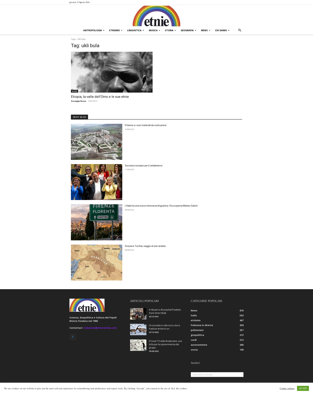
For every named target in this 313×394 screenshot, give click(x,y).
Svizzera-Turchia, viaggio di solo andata (145, 246)
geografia (187, 30)
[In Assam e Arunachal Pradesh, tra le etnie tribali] (138, 314)
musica (153, 30)
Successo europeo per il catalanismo (144, 165)
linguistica (134, 30)
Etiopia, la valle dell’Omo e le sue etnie (100, 97)
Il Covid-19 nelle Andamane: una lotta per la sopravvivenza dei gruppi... (165, 344)
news (204, 30)
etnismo (114, 30)
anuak (74, 91)
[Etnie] (156, 15)
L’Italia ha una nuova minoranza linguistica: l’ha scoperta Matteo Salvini (161, 205)
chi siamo (221, 30)
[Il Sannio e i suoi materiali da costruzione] (96, 142)
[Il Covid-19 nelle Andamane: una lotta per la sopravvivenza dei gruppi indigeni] (138, 345)
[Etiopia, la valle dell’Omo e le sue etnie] (112, 72)
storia (169, 30)
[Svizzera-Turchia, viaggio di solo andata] (96, 263)
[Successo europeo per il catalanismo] (96, 182)
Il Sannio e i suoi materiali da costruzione (145, 125)
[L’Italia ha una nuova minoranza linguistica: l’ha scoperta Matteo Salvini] (96, 222)
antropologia (92, 30)
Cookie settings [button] (287, 388)
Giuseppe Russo (78, 101)
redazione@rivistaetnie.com (100, 327)
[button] (240, 30)
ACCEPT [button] (303, 388)
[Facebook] (72, 337)
